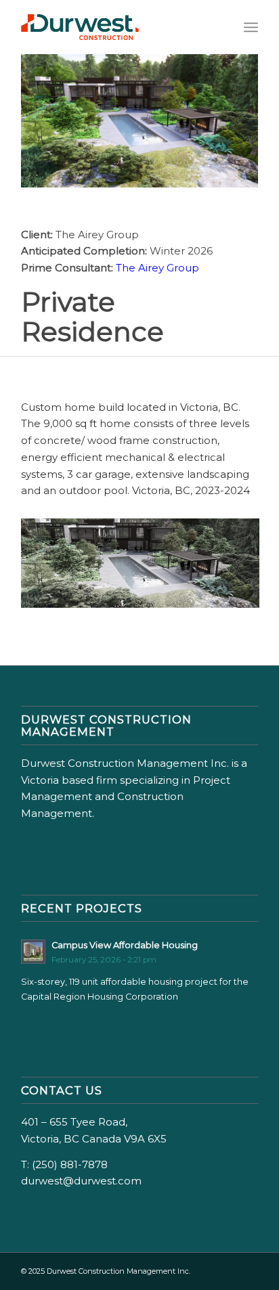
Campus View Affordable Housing (124, 945)
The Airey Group (157, 267)
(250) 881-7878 (70, 1164)
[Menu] (251, 27)
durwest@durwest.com (81, 1180)
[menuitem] (251, 27)
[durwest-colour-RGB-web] (116, 27)
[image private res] (145, 568)
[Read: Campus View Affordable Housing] (33, 951)
